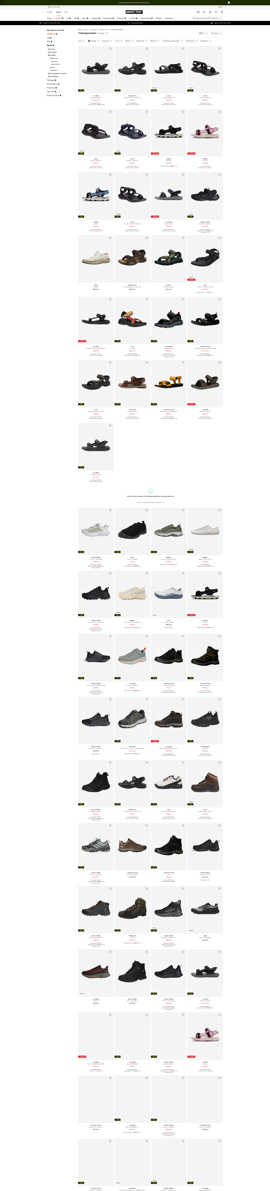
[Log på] (204, 12)
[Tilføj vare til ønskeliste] (110, 49)
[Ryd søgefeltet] (222, 18)
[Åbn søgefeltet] (193, 18)
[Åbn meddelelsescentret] (210, 12)
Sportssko (93, 29)
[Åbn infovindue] (229, 3)
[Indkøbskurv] (222, 12)
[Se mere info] (96, 106)
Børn (66, 12)
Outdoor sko (104, 29)
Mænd (58, 12)
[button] (203, 33)
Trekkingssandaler (116, 29)
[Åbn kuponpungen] (198, 12)
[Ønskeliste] (216, 12)
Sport (86, 29)
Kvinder (50, 12)
